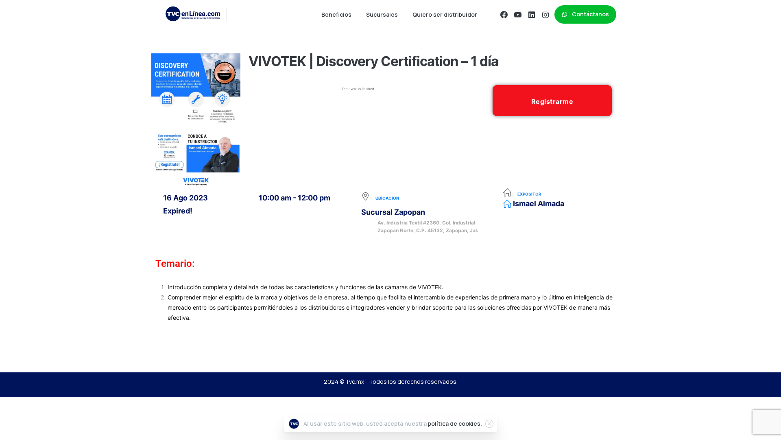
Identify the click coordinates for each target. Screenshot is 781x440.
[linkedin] (532, 14)
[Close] (489, 424)
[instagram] (545, 14)
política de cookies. (455, 423)
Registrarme (552, 101)
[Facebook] (504, 14)
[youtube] (518, 14)
